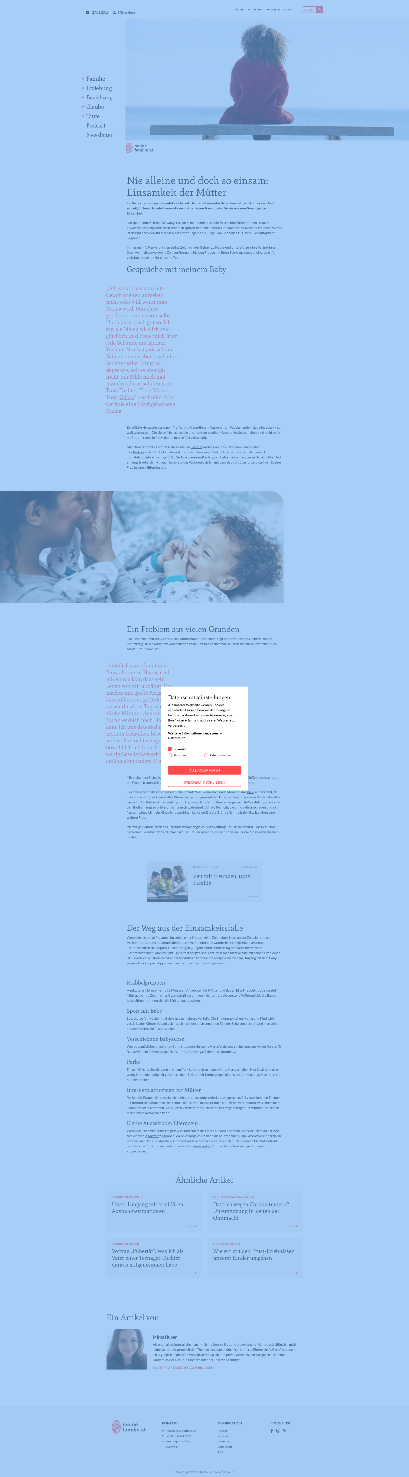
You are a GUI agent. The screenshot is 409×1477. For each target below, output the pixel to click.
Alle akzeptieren (204, 770)
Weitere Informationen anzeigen (193, 733)
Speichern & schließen (204, 782)
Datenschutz (176, 738)
